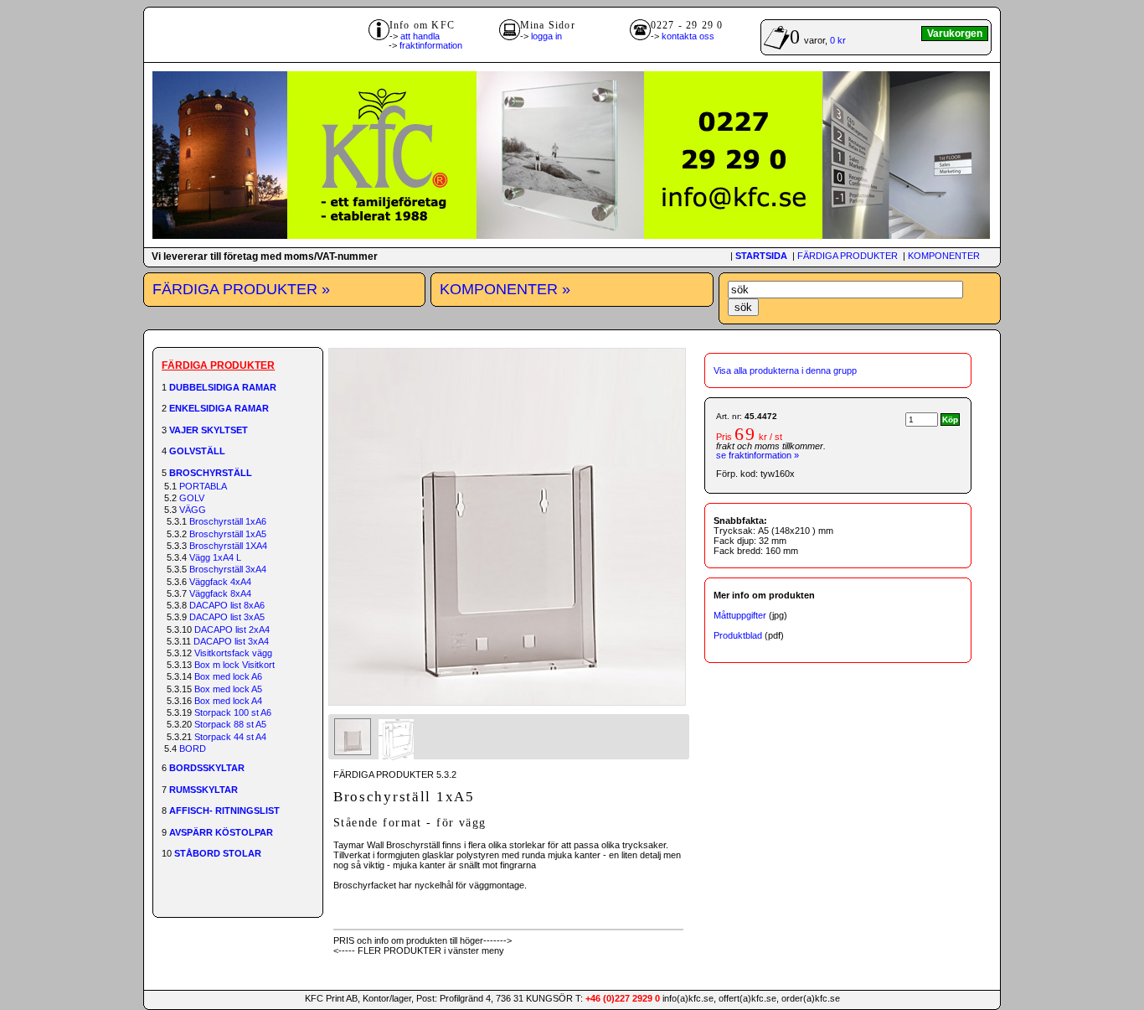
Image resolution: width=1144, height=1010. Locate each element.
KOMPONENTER (944, 256)
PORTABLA (203, 486)
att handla (420, 36)
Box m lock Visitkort (234, 665)
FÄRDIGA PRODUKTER (847, 256)
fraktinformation (430, 45)
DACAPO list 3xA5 (227, 617)
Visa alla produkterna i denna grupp (785, 370)
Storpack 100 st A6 (232, 712)
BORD (192, 748)
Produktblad (738, 635)
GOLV (191, 498)
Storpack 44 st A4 (230, 737)
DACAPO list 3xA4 (231, 641)
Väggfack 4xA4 (220, 582)
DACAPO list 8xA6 (227, 605)
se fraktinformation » (757, 455)
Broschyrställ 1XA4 (228, 546)
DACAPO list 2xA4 (232, 629)
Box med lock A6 (228, 676)
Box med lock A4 (228, 701)
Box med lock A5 (228, 689)
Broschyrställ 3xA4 (227, 569)
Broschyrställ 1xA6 (227, 521)
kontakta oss (688, 36)
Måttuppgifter (740, 615)
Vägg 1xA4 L (215, 557)
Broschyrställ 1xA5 (227, 534)
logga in (546, 36)
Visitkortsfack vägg (233, 653)
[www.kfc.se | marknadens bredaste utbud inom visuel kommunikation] (571, 235)
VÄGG (192, 510)
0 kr (838, 40)
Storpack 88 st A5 (230, 724)
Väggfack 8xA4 (220, 593)
